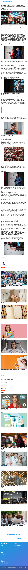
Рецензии (3, 548)
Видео (2, 549)
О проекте (3, 554)
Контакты (3, 555)
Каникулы (4, 375)
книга (4, 256)
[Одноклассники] (2, 267)
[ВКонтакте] (1, 267)
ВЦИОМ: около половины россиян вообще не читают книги (13, 302)
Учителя (5, 377)
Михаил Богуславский (21, 256)
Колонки (3, 546)
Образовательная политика (18, 545)
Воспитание (5, 382)
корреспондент (8, 263)
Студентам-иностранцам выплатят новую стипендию (12, 525)
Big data (16, 548)
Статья (5, 4)
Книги (2, 4)
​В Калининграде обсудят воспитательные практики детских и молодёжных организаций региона (12, 381)
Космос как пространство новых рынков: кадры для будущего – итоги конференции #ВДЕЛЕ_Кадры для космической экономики (13, 506)
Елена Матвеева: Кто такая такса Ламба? (9, 408)
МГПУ (6, 256)
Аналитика (3, 547)
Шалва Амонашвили (10, 256)
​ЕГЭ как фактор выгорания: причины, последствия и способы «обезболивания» (13, 369)
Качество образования (18, 547)
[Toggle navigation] (26, 1)
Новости (3, 545)
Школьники (5, 385)
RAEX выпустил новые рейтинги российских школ (7, 379)
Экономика (16, 546)
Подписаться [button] (19, 538)
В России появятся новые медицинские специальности (12, 466)
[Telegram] (3, 267)
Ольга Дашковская (3, 9)
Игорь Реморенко (16, 256)
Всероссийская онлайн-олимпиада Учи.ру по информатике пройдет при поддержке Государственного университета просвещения (13, 384)
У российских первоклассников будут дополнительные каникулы (8, 374)
